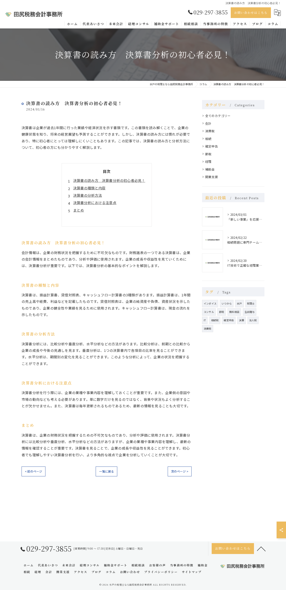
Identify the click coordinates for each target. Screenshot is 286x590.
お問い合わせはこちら (251, 12)
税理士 (251, 303)
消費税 (210, 131)
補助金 (210, 169)
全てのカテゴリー (218, 115)
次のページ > (179, 471)
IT (205, 320)
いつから (227, 303)
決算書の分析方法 (87, 195)
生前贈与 (250, 312)
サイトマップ (192, 572)
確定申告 (211, 146)
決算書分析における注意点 (94, 202)
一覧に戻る (106, 471)
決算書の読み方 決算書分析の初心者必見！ (109, 180)
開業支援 (211, 177)
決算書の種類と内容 (89, 187)
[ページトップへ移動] (261, 548)
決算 (241, 320)
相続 (208, 138)
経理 (208, 161)
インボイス (210, 303)
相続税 (215, 320)
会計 (208, 123)
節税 (208, 154)
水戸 (239, 303)
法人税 (253, 320)
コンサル (209, 312)
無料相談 (234, 312)
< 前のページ (33, 471)
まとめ (78, 210)
